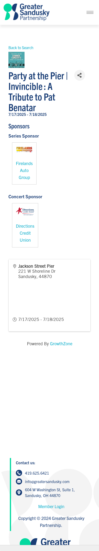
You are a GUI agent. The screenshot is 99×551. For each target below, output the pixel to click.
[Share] (79, 75)
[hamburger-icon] (90, 12)
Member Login (51, 506)
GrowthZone (61, 343)
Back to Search (20, 47)
